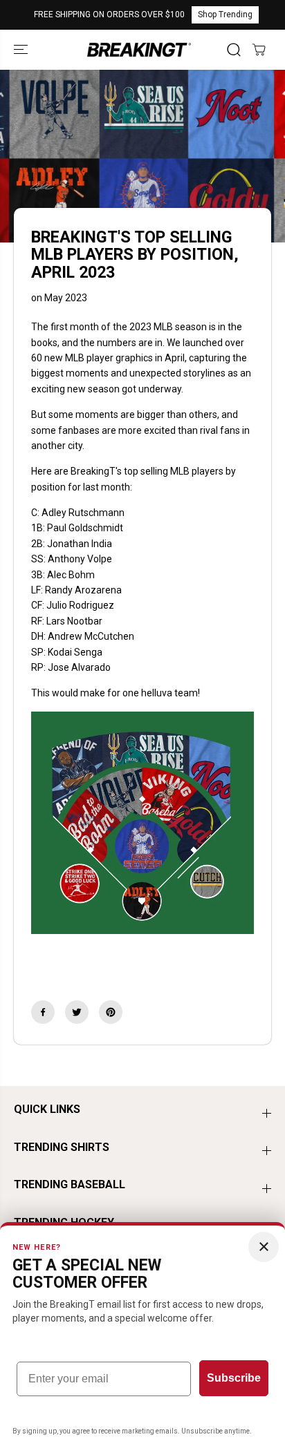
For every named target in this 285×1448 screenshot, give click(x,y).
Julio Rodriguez (80, 605)
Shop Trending (225, 14)
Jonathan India (79, 543)
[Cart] (258, 49)
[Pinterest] (110, 1012)
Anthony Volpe (80, 558)
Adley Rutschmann (83, 512)
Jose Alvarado (79, 667)
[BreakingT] (139, 49)
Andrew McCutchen (91, 636)
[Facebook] (43, 1012)
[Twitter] (77, 1012)
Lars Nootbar (74, 621)
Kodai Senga (75, 652)
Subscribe (234, 1378)
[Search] (233, 49)
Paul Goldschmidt (85, 527)
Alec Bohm (71, 574)
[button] (22, 49)
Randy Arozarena (83, 590)
